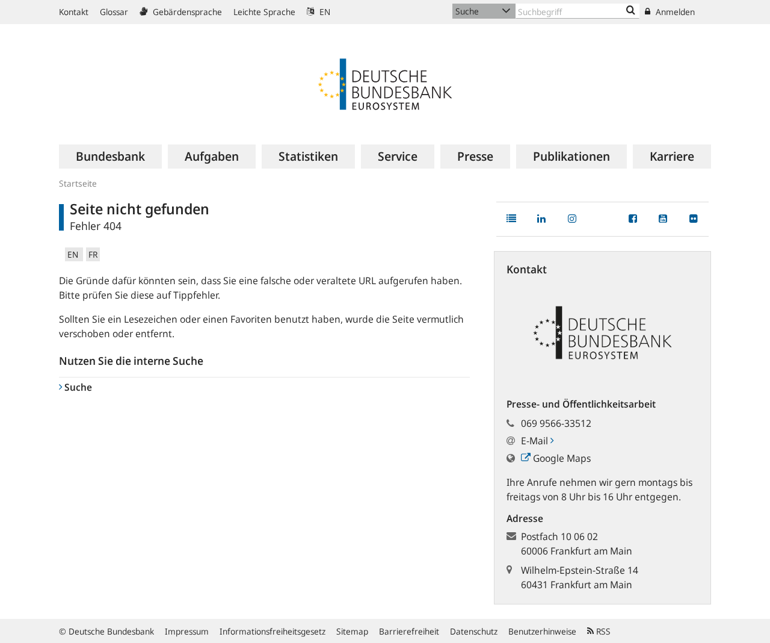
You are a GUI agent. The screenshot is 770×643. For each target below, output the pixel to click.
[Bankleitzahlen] (630, 11)
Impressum (187, 631)
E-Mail (535, 440)
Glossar (114, 11)
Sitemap (352, 631)
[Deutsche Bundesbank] (385, 83)
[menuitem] (110, 156)
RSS (602, 631)
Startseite (78, 183)
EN (323, 11)
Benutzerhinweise (542, 631)
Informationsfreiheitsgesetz (272, 631)
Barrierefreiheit (409, 631)
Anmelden (674, 11)
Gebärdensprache (186, 11)
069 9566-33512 (556, 423)
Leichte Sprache (264, 11)
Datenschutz (473, 631)
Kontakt (73, 11)
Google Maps (561, 458)
